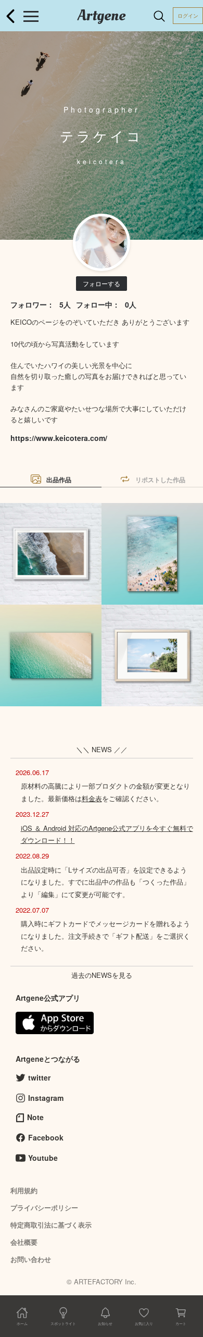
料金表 (92, 798)
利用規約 (23, 1190)
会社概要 (23, 1242)
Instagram (46, 1098)
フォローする (101, 283)
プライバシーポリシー (44, 1207)
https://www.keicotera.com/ (58, 438)
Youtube (43, 1157)
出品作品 (58, 479)
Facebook (46, 1137)
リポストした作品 (160, 479)
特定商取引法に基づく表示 (51, 1225)
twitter (39, 1077)
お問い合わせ (30, 1259)
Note (35, 1117)
